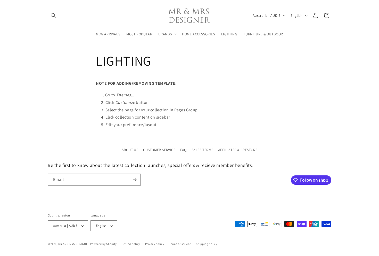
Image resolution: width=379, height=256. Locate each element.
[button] (53, 15)
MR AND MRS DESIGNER (73, 244)
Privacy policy (154, 244)
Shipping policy (206, 244)
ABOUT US (130, 150)
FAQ (183, 150)
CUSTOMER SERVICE (159, 150)
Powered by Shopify (103, 244)
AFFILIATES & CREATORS (238, 150)
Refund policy (131, 244)
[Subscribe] (134, 180)
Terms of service (180, 244)
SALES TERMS (202, 150)
